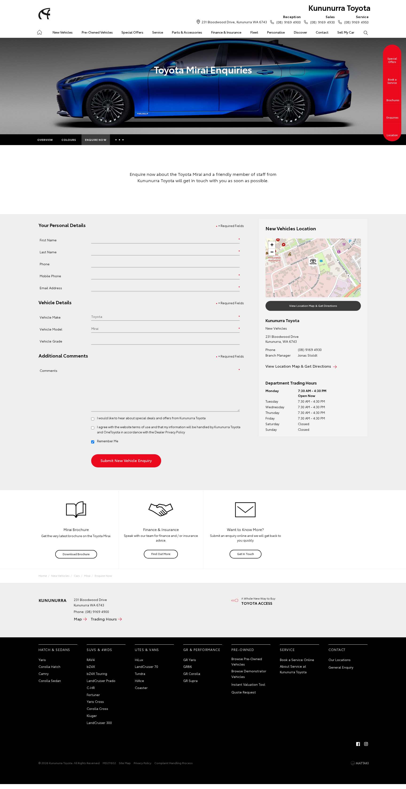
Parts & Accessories (187, 32)
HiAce (139, 680)
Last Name (48, 252)
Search (365, 32)
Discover (300, 32)
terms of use (141, 427)
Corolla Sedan (50, 680)
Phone (45, 264)
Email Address (51, 287)
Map (78, 618)
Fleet (254, 32)
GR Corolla (191, 673)
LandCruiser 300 (99, 722)
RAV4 (91, 659)
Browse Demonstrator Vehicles (248, 674)
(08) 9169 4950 (356, 19)
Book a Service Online (297, 659)
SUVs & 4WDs (99, 649)
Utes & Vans (147, 649)
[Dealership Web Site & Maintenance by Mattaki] (360, 763)
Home (39, 31)
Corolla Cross (97, 708)
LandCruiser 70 (146, 666)
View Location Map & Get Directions (313, 306)
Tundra (140, 673)
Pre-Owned (242, 649)
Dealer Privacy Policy (170, 432)
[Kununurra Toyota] (43, 13)
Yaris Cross (95, 701)
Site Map (125, 763)
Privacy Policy (142, 763)
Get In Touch (245, 554)
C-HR (91, 687)
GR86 (187, 666)
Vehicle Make (50, 317)
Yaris (42, 659)
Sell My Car (345, 32)
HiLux (139, 659)
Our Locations (339, 659)
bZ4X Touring (97, 673)
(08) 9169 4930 (322, 19)
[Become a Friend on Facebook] (358, 744)
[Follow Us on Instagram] (366, 744)
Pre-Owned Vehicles (97, 32)
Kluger (92, 715)
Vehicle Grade (51, 341)
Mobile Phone (50, 275)
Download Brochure (76, 554)
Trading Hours (104, 618)
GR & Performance (201, 649)
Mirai (87, 575)
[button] (313, 263)
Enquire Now (95, 140)
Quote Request (243, 692)
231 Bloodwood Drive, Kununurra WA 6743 (234, 21)
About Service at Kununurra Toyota (293, 669)
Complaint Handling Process (173, 763)
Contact (322, 32)
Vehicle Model (51, 329)
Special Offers (132, 32)
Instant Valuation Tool (248, 684)
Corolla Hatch (49, 666)
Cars (77, 575)
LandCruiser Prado (101, 680)
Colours (69, 140)
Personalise (276, 32)
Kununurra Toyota (339, 7)
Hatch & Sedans (54, 649)
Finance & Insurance (226, 32)
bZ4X (91, 666)
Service (157, 32)
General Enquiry (340, 667)
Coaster (141, 687)
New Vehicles (62, 32)
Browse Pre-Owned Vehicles (246, 661)
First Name (48, 240)
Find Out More (160, 554)
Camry (44, 673)
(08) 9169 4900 (288, 19)
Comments (48, 370)
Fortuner (93, 694)
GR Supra (190, 680)
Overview (45, 140)
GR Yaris (189, 659)
